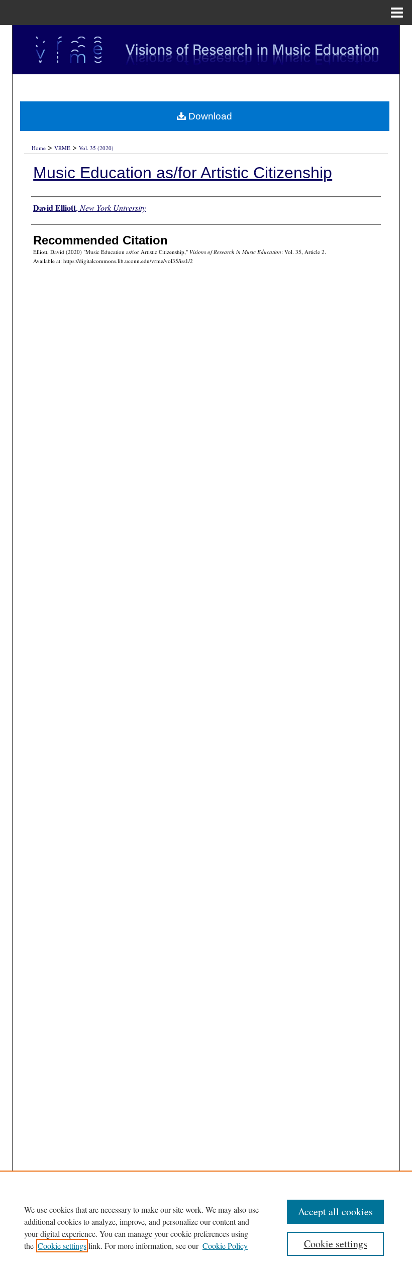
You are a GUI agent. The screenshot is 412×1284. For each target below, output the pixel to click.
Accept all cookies (335, 1211)
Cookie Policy (225, 1245)
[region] (206, 1227)
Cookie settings (62, 1245)
